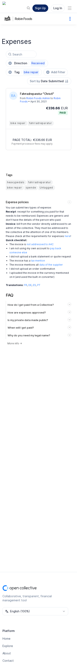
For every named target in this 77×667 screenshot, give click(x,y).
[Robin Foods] (8, 19)
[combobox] (49, 81)
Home (6, 638)
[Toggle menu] (69, 8)
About (6, 653)
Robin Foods (23, 19)
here (67, 236)
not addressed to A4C (40, 244)
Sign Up (40, 8)
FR (25, 285)
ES (34, 285)
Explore (7, 646)
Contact (8, 660)
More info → (14, 343)
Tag (26, 72)
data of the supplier (51, 264)
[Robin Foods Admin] (13, 96)
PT (38, 285)
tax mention (38, 260)
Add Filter (58, 72)
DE (30, 285)
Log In (57, 8)
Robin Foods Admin (38, 98)
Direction (29, 63)
